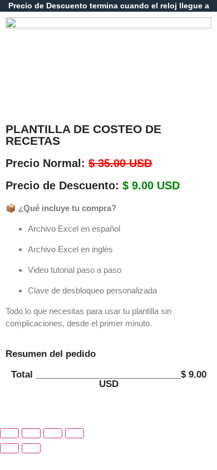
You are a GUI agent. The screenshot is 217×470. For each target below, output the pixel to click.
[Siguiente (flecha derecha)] (31, 448)
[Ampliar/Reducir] (9, 433)
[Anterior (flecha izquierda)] (9, 448)
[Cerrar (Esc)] (74, 433)
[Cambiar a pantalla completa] (31, 433)
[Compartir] (52, 433)
